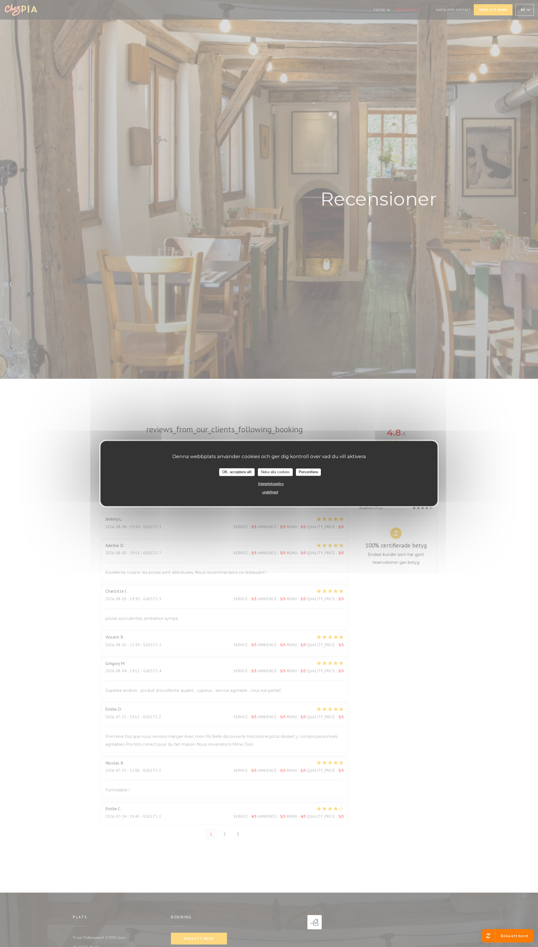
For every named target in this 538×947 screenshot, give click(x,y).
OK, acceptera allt (237, 472)
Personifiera (308, 472)
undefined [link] (270, 492)
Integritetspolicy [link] (271, 484)
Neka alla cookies (275, 472)
